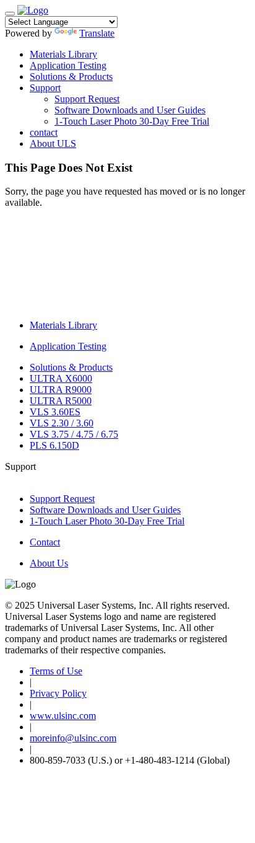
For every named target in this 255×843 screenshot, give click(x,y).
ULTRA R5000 (61, 400)
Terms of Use (56, 671)
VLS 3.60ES (55, 412)
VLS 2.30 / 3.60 (61, 423)
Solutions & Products (71, 76)
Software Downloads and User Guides (129, 110)
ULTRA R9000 (61, 389)
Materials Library (63, 54)
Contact (45, 542)
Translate (97, 33)
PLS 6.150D (54, 445)
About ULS (53, 143)
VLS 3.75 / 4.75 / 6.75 (74, 434)
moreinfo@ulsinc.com (73, 738)
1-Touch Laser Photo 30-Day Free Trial (131, 121)
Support (45, 87)
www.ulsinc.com (63, 715)
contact (44, 132)
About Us (49, 563)
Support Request (86, 99)
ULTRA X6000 (61, 378)
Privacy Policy (58, 693)
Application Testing (68, 65)
